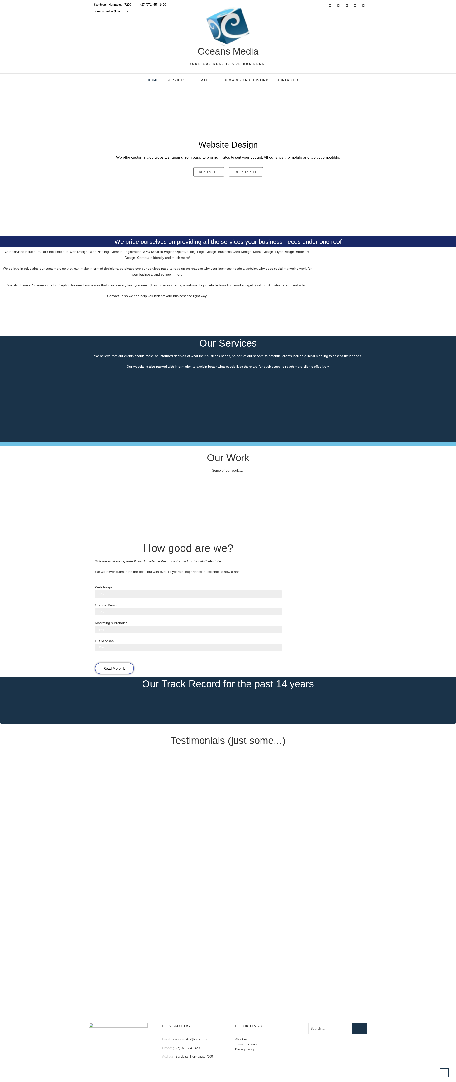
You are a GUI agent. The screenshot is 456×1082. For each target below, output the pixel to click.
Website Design (228, 144)
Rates (205, 80)
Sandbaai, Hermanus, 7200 (112, 4)
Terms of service (246, 1044)
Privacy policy (245, 1049)
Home (153, 80)
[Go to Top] (444, 1072)
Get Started (245, 172)
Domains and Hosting (246, 80)
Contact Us (289, 80)
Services (176, 80)
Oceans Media (228, 51)
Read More (209, 172)
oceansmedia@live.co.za (110, 11)
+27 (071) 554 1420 (152, 4)
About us (241, 1039)
